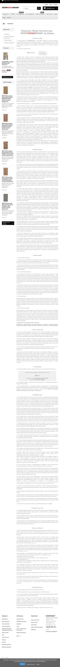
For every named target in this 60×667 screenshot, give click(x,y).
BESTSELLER (5, 619)
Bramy (4, 17)
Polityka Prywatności (21, 632)
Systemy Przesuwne (40, 13)
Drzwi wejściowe (20, 13)
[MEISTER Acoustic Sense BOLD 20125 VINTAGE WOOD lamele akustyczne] (6, 90)
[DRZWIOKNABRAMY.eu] (10, 7)
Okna (3, 635)
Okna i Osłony (49, 14)
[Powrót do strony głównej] (3, 23)
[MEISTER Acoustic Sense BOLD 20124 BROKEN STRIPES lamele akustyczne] (6, 118)
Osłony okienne (5, 637)
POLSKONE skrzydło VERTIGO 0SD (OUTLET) (7, 63)
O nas (18, 626)
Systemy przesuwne (6, 647)
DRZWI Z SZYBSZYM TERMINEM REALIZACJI (7, 629)
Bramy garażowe (5, 621)
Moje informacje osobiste (37, 627)
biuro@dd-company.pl (51, 631)
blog (51, 4)
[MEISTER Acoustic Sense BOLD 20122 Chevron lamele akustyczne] (6, 171)
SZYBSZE (13, 14)
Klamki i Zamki (5, 632)
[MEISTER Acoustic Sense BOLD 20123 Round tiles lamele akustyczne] (6, 145)
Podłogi (9, 17)
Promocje (6, 48)
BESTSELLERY (6, 14)
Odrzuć (38, 664)
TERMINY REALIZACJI (21, 621)
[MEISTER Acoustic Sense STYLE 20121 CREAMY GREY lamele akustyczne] (6, 198)
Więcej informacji (31, 664)
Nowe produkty (7, 82)
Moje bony (33, 629)
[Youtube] (7, 657)
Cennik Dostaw (8, 40)
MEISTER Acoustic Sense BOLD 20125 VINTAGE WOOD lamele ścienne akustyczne (7, 98)
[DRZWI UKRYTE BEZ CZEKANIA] (30, 1)
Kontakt (46, 4)
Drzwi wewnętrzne (30, 14)
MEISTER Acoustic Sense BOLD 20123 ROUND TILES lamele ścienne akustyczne (8, 153)
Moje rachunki (34, 622)
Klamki (55, 14)
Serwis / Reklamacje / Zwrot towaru (8, 37)
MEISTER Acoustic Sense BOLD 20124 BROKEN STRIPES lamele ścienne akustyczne (7, 126)
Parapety (4, 639)
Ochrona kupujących (9, 42)
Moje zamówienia (35, 620)
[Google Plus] (4, 657)
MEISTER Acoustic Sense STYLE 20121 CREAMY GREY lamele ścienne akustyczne (7, 206)
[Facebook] (2, 657)
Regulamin (7, 34)
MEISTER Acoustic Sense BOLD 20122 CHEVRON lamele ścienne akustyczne (7, 179)
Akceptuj (22, 664)
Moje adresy (34, 624)
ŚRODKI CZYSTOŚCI (6, 644)
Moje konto (34, 616)
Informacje (6, 29)
